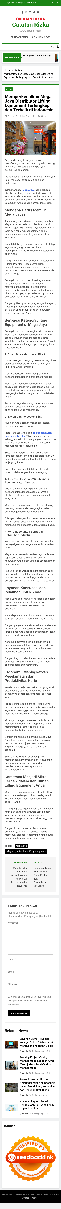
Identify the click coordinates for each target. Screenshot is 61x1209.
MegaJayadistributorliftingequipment (26, 851)
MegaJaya (21, 845)
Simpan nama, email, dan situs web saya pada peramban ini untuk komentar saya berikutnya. (29, 1000)
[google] (34, 12)
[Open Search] (52, 47)
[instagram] (26, 12)
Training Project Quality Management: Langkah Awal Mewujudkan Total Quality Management (27, 3)
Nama (12, 959)
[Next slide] (57, 2)
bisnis (9, 89)
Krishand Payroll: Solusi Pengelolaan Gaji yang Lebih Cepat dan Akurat (37, 1105)
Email (11, 971)
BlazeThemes (32, 1197)
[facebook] (22, 12)
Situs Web (13, 984)
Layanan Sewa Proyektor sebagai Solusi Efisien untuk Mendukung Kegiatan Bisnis (36, 1042)
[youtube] (38, 12)
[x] (30, 12)
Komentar (14, 922)
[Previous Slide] (53, 2)
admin (11, 116)
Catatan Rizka (30, 24)
